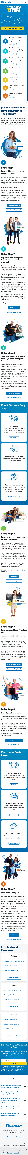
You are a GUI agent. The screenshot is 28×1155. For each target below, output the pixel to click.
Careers (10, 1130)
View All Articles (14, 977)
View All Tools (14, 1006)
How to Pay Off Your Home (14, 740)
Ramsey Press (15, 1132)
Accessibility (22, 1145)
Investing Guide (9, 1028)
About (21, 1132)
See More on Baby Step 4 (14, 581)
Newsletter (22, 1130)
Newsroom (8, 1132)
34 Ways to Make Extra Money (13, 961)
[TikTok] (11, 1136)
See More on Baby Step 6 (14, 744)
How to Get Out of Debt (11, 966)
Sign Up (14, 1063)
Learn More (12, 44)
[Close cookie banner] (26, 1149)
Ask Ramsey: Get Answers (11, 990)
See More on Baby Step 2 (14, 312)
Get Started (5, 1130)
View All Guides (14, 1036)
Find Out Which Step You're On (12, 28)
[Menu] (25, 2)
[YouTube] (16, 1136)
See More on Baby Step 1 (14, 210)
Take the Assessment (14, 205)
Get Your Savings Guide (14, 393)
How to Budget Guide (10, 1019)
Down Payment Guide (10, 1024)
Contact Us (16, 1130)
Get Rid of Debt (14, 308)
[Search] (17, 2)
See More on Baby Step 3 (14, 397)
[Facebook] (7, 1136)
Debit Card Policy (5, 1143)
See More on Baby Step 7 (14, 939)
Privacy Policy (9, 1069)
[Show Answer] (25, 1086)
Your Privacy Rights (21, 1143)
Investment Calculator (10, 999)
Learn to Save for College (14, 664)
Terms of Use (16, 1153)
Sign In (21, 2)
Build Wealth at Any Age (11, 970)
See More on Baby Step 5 (14, 669)
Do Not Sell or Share (7, 1145)
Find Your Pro (14, 576)
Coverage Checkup (10, 995)
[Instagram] (20, 1136)
